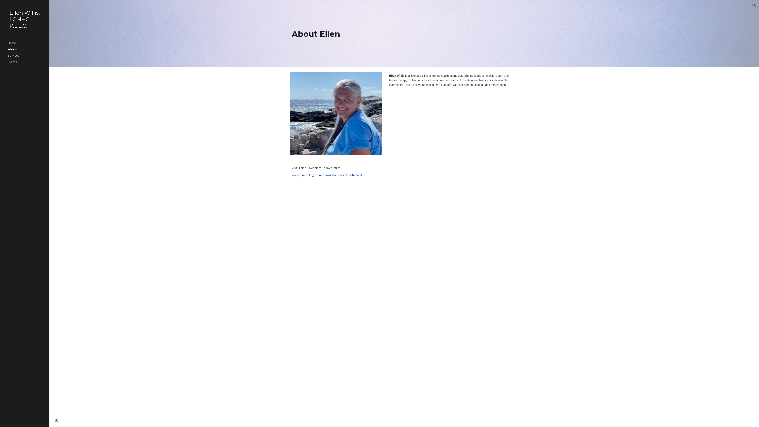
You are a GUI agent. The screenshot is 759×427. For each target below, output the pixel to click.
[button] (754, 5)
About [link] (12, 49)
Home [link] (12, 42)
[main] (404, 34)
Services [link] (13, 55)
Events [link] (12, 61)
